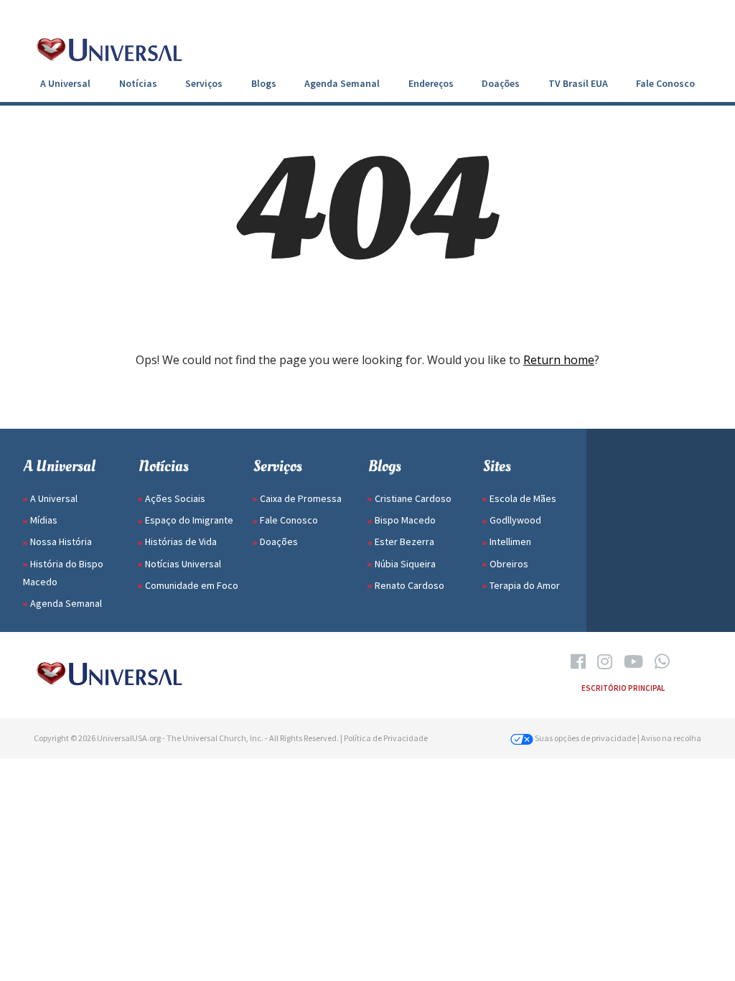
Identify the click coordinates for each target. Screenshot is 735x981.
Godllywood (515, 519)
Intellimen (510, 541)
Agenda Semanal (342, 83)
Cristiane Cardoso (413, 498)
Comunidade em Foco (191, 585)
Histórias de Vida (181, 541)
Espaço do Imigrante (189, 519)
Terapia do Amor (525, 585)
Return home (558, 360)
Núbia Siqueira (405, 563)
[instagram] (604, 662)
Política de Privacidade (386, 738)
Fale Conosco (665, 83)
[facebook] (578, 662)
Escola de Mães (523, 498)
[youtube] (633, 662)
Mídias (43, 519)
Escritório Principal (623, 688)
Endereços (431, 83)
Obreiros (509, 563)
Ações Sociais (175, 498)
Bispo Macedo (405, 519)
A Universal (65, 83)
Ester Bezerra (404, 541)
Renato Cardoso (409, 585)
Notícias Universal (183, 563)
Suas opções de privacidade (584, 738)
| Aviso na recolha (669, 738)
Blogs (263, 83)
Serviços (204, 83)
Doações (501, 83)
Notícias (138, 83)
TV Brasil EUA (578, 83)
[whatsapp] (662, 662)
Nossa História (61, 541)
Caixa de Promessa (301, 498)
